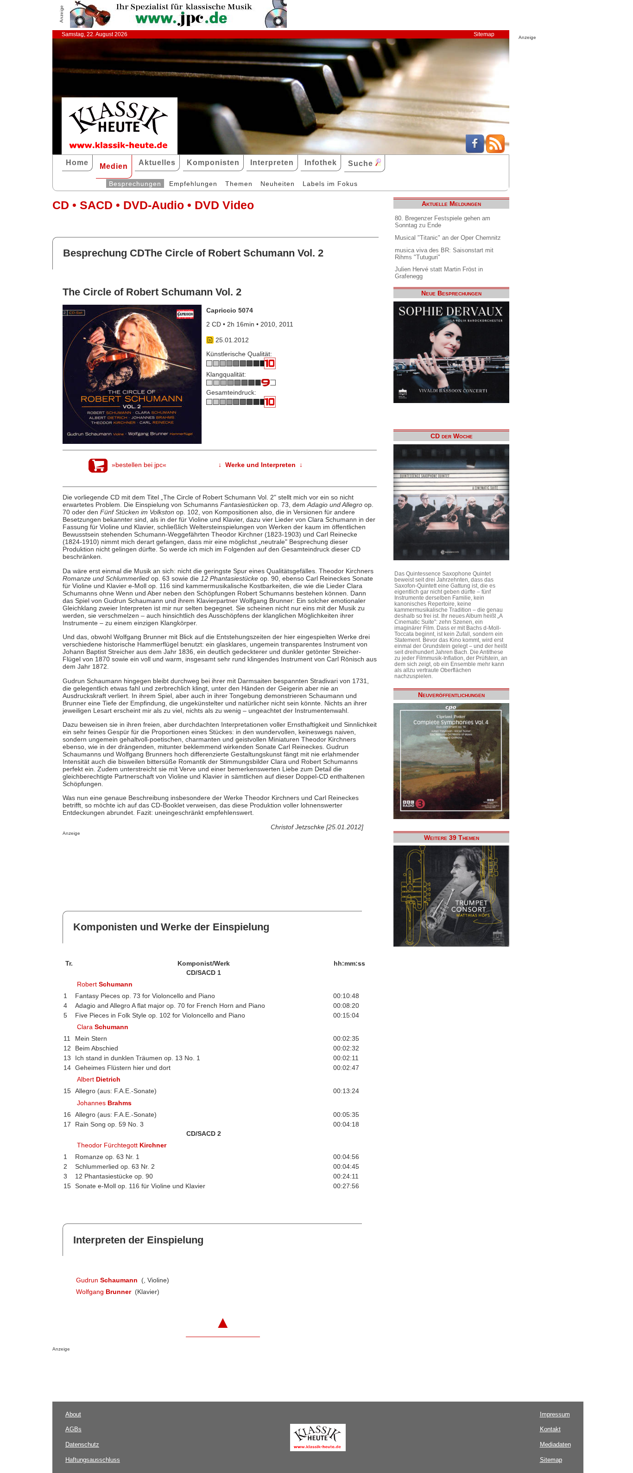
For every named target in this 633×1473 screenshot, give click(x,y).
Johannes (104, 1103)
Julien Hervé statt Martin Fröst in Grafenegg (439, 273)
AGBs (73, 1429)
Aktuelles (157, 163)
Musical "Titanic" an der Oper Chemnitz (448, 237)
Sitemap (484, 34)
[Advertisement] (171, 854)
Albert (98, 1079)
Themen (239, 183)
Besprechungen (135, 183)
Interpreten (272, 163)
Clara (102, 1027)
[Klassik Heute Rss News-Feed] (495, 150)
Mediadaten (555, 1444)
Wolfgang (103, 1291)
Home (77, 163)
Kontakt (550, 1429)
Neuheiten (277, 183)
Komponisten (213, 163)
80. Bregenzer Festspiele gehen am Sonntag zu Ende (442, 222)
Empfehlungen (193, 183)
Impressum (555, 1414)
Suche (361, 163)
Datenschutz (82, 1444)
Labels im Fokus (330, 183)
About (73, 1414)
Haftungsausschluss (92, 1459)
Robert (105, 984)
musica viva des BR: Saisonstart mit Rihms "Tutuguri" (444, 254)
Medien (114, 166)
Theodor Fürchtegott (121, 1145)
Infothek (320, 163)
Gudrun (107, 1280)
